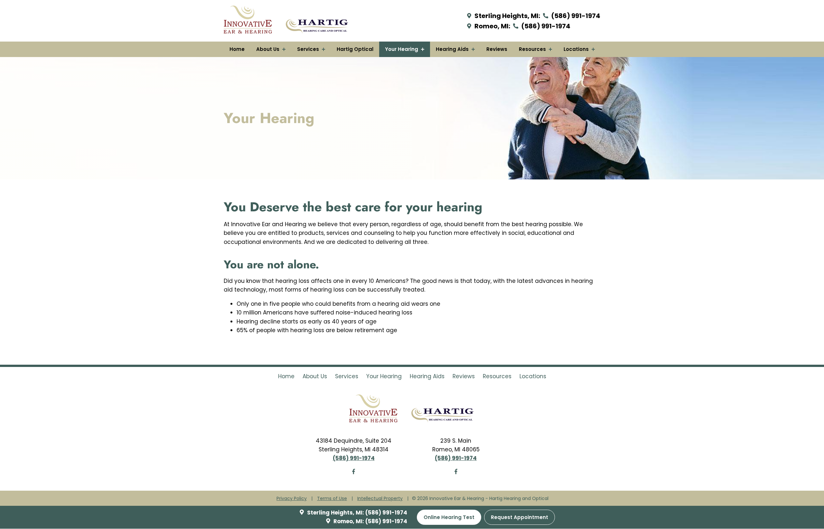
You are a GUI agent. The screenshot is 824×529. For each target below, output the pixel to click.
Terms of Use (332, 498)
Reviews (496, 49)
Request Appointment (519, 517)
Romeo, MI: (491, 26)
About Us (268, 49)
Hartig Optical (355, 49)
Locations (577, 49)
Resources (533, 49)
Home (237, 49)
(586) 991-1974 (575, 15)
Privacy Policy (291, 498)
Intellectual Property (380, 498)
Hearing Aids (453, 49)
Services (308, 49)
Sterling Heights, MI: (506, 15)
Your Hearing (402, 49)
